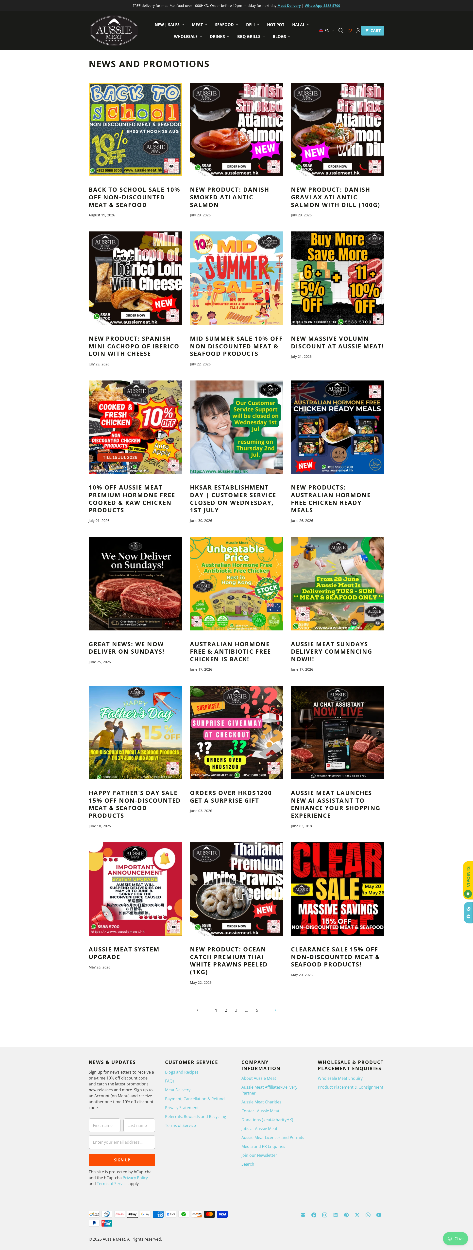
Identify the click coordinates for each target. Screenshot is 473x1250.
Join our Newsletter (259, 1155)
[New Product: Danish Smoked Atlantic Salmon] (236, 129)
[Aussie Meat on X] (357, 1215)
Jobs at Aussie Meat (259, 1128)
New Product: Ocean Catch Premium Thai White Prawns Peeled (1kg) (229, 960)
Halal (298, 24)
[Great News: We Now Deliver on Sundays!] (135, 583)
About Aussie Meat (258, 1078)
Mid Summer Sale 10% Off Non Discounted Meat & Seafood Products (236, 346)
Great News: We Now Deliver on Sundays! (127, 648)
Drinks (217, 36)
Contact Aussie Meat (260, 1111)
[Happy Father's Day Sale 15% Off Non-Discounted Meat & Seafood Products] (135, 732)
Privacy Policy (135, 1177)
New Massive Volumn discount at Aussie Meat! (337, 342)
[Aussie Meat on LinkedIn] (335, 1215)
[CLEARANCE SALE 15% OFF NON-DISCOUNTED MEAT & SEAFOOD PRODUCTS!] (337, 889)
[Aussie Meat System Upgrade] (135, 889)
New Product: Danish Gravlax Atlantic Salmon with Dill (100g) (335, 197)
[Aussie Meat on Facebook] (313, 1215)
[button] (327, 31)
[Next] (275, 1010)
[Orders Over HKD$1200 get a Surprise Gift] (236, 732)
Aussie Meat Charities (261, 1102)
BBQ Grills (248, 36)
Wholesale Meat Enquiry (340, 1078)
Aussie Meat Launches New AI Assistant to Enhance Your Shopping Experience (335, 804)
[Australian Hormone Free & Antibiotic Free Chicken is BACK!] (236, 583)
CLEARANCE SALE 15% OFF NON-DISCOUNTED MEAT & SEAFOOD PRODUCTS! (335, 956)
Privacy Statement (182, 1107)
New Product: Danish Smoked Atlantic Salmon (229, 197)
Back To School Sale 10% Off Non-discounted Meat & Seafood (134, 197)
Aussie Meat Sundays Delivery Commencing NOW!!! (331, 651)
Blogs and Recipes (182, 1072)
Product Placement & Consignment (350, 1087)
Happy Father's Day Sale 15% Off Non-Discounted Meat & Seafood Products (135, 804)
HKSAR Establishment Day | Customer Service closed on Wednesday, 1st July (233, 498)
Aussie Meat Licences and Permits (272, 1137)
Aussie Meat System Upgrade (124, 953)
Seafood (224, 24)
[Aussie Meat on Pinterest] (346, 1215)
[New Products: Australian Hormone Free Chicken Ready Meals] (337, 427)
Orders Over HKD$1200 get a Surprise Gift (231, 796)
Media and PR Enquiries (263, 1146)
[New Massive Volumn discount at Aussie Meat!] (337, 278)
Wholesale (186, 36)
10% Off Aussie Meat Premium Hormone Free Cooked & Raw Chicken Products (132, 498)
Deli (250, 24)
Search (247, 1164)
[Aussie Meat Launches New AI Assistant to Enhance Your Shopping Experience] (337, 732)
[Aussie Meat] (114, 30)
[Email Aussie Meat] (303, 1215)
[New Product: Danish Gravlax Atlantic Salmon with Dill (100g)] (337, 129)
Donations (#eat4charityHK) (267, 1119)
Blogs (279, 36)
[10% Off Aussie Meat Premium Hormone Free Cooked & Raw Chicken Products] (135, 427)
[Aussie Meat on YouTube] (378, 1215)
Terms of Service (112, 1183)
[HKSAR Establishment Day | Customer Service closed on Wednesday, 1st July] (236, 427)
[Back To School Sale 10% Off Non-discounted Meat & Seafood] (135, 129)
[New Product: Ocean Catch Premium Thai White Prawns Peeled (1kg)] (236, 889)
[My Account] (358, 31)
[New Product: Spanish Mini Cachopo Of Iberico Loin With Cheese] (135, 278)
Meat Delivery (177, 1090)
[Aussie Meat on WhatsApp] (368, 1215)
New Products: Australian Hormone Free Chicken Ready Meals (331, 498)
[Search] (341, 31)
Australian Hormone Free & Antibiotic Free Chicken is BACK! (230, 651)
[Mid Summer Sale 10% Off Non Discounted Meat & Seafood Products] (236, 278)
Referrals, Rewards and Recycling (195, 1116)
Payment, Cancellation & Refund (195, 1098)
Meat (197, 24)
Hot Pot (275, 24)
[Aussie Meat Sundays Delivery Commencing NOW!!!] (337, 583)
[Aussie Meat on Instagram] (324, 1215)
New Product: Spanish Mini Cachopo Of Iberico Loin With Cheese (134, 346)
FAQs (169, 1081)
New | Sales (167, 24)
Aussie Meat (114, 1239)
